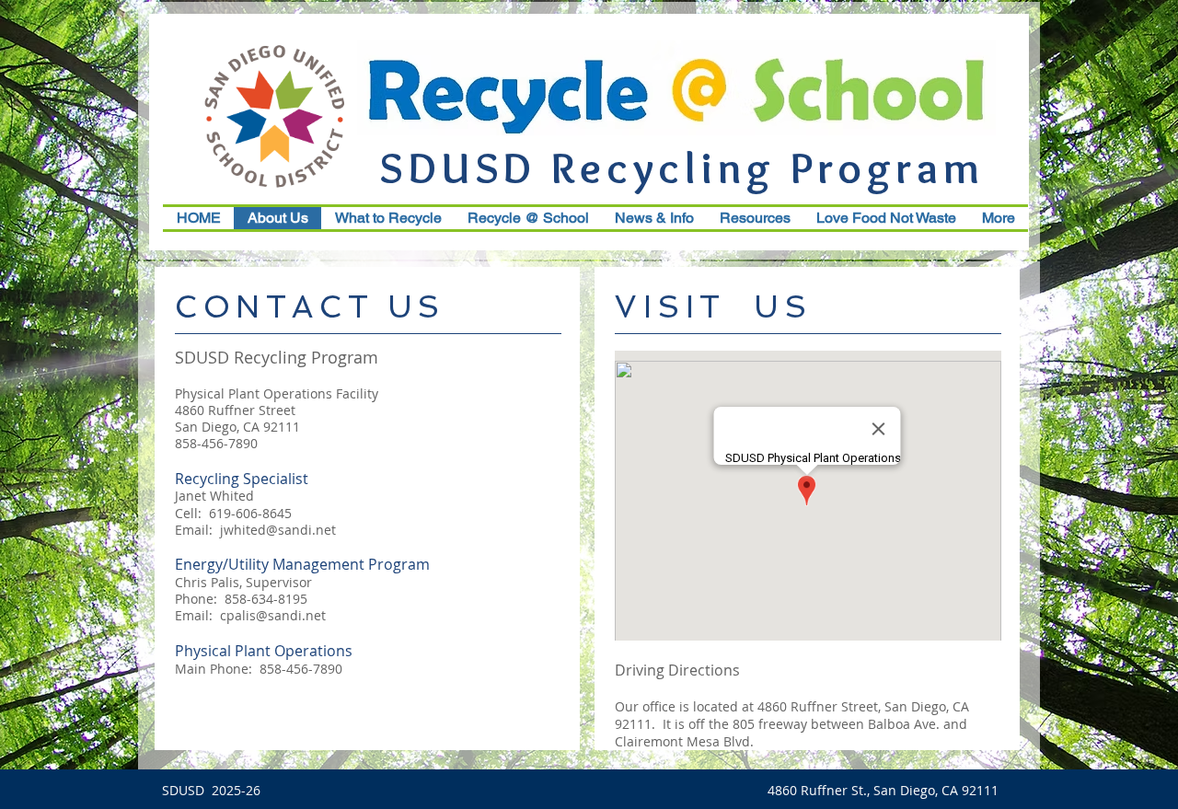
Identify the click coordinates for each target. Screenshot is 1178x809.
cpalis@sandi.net (273, 615)
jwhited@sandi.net (278, 529)
